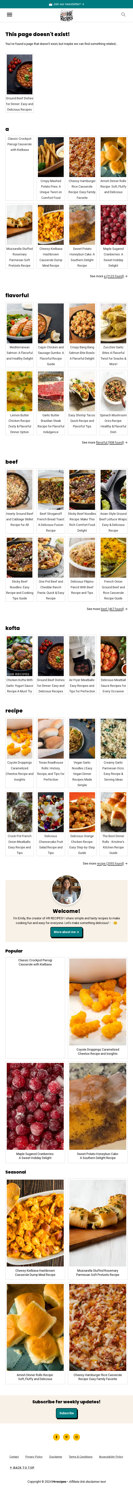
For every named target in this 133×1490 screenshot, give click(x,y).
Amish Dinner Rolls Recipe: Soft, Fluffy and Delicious (113, 186)
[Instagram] (76, 1437)
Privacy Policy (34, 1456)
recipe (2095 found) (110, 863)
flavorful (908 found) (110, 442)
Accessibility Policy (111, 1456)
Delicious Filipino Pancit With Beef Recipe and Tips (82, 587)
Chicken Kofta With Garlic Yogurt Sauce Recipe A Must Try (19, 685)
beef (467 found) (112, 609)
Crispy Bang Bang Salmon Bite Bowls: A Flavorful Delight (82, 352)
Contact (14, 1456)
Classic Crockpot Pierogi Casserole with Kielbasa (19, 144)
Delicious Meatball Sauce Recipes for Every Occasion (113, 685)
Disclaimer (55, 1456)
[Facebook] (56, 1437)
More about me (65, 932)
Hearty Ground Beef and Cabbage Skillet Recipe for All (19, 519)
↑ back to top (22, 1467)
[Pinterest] (66, 1437)
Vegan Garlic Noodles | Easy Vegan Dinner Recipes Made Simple (82, 774)
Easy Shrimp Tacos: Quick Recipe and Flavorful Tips (82, 420)
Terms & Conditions (80, 1456)
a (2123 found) (114, 276)
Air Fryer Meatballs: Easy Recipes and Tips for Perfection (82, 685)
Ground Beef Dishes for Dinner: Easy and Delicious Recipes (19, 103)
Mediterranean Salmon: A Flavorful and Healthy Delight (19, 352)
